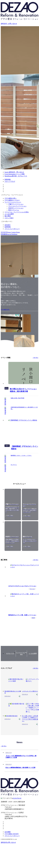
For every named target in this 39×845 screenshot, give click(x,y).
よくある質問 (9, 214)
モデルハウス (10, 653)
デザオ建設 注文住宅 (12, 834)
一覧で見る (35, 357)
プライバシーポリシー (12, 229)
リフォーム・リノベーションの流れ (17, 212)
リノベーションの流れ (21, 653)
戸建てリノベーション (15, 204)
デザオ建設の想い (11, 198)
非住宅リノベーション (15, 208)
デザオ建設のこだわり (12, 200)
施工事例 (8, 216)
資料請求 (8, 842)
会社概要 (8, 832)
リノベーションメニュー (13, 202)
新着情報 (8, 179)
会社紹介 (8, 225)
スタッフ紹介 (9, 218)
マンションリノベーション (17, 206)
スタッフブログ (10, 181)
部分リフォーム (13, 210)
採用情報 (8, 227)
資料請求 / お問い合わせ (9, 23)
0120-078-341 (17, 798)
